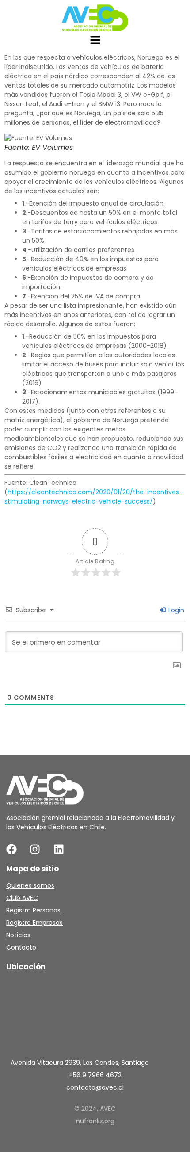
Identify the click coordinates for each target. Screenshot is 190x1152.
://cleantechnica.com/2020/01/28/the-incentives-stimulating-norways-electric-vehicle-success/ (93, 497)
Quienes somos (30, 885)
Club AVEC (22, 897)
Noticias (18, 935)
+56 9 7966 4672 (95, 1075)
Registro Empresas (34, 922)
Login (175, 610)
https (16, 492)
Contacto (21, 947)
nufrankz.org (95, 1121)
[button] (95, 40)
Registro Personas (33, 910)
